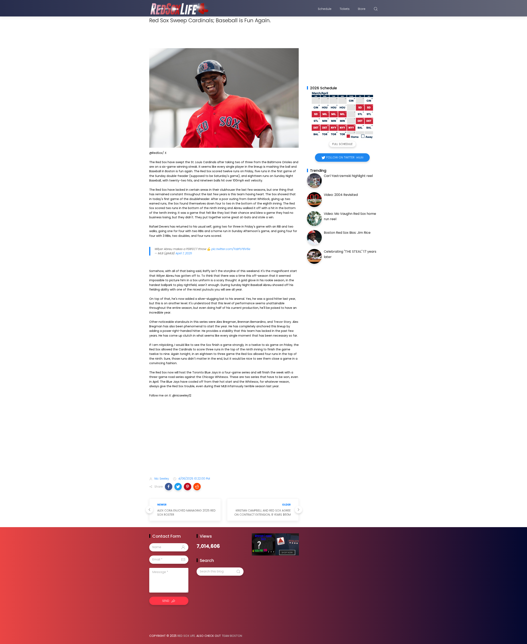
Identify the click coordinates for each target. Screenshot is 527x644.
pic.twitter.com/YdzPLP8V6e (230, 249)
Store (361, 9)
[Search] (376, 9)
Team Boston (232, 636)
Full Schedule (342, 144)
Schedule (324, 9)
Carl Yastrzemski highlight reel (348, 175)
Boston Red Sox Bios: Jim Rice (347, 232)
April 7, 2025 (183, 253)
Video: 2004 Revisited (341, 194)
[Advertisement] (224, 441)
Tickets (345, 9)
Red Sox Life (186, 636)
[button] (168, 486)
